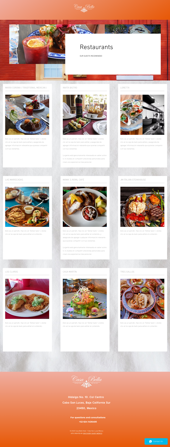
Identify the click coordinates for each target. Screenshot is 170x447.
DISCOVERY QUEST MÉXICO (92, 433)
